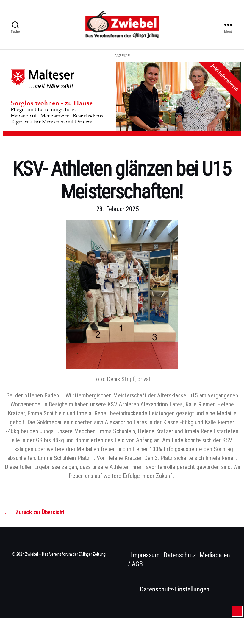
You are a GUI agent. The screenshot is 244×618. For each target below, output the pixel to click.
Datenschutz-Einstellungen (174, 589)
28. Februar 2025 (117, 209)
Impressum (145, 555)
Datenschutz (180, 555)
